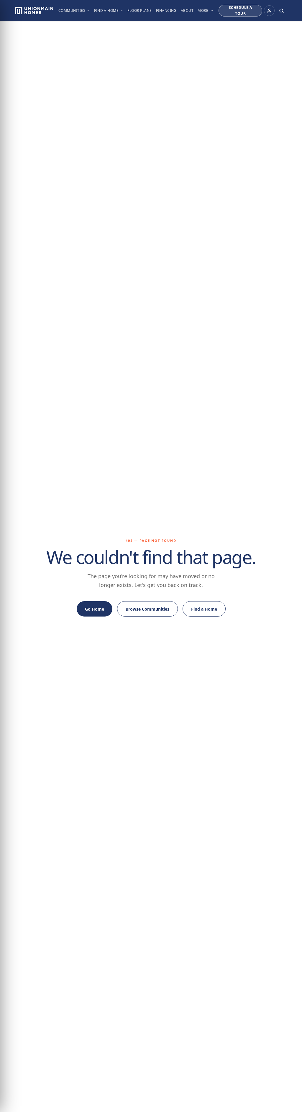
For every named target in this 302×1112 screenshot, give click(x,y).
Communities (71, 10)
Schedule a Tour (240, 10)
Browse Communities (147, 609)
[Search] (281, 11)
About (187, 10)
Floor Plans (139, 10)
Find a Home (106, 10)
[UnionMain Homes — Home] (34, 10)
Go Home (94, 609)
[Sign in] (269, 10)
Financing (166, 10)
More (203, 10)
